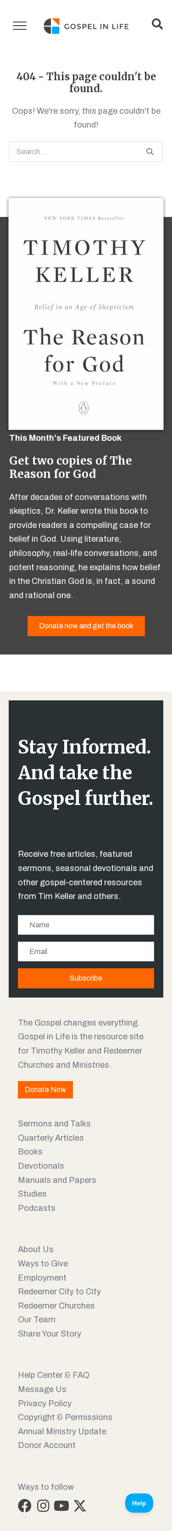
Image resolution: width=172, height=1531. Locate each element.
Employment (42, 1277)
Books (30, 1151)
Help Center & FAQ (53, 1375)
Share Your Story (49, 1333)
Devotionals (41, 1165)
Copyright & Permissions (65, 1417)
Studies (32, 1193)
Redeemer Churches (56, 1305)
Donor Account (47, 1445)
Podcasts (36, 1208)
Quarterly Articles (51, 1138)
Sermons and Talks (54, 1123)
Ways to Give (43, 1263)
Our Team (36, 1319)
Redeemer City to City (59, 1291)
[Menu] (19, 26)
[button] (25, 1506)
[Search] (150, 151)
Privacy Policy (45, 1403)
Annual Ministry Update (62, 1431)
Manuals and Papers (57, 1180)
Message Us (42, 1389)
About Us (36, 1249)
